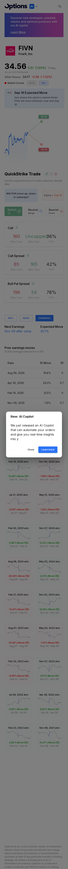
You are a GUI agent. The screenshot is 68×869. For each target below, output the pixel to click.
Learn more (47, 449)
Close (31, 449)
